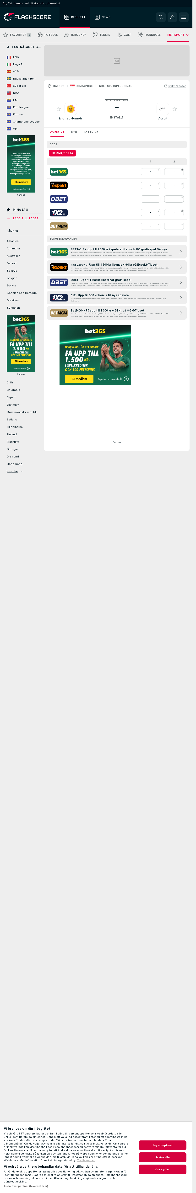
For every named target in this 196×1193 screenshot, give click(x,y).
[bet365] (59, 172)
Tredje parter (86, 1160)
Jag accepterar (162, 1145)
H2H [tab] (74, 132)
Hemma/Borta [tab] (62, 153)
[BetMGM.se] (59, 226)
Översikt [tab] (57, 132)
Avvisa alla (162, 1157)
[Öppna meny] (184, 17)
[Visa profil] (71, 109)
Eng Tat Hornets (71, 118)
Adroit (162, 118)
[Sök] (161, 17)
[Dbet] (59, 199)
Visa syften (162, 1169)
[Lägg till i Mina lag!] (59, 109)
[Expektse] (59, 185)
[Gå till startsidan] (31, 17)
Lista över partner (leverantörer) (26, 1186)
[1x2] (59, 212)
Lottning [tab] (91, 132)
